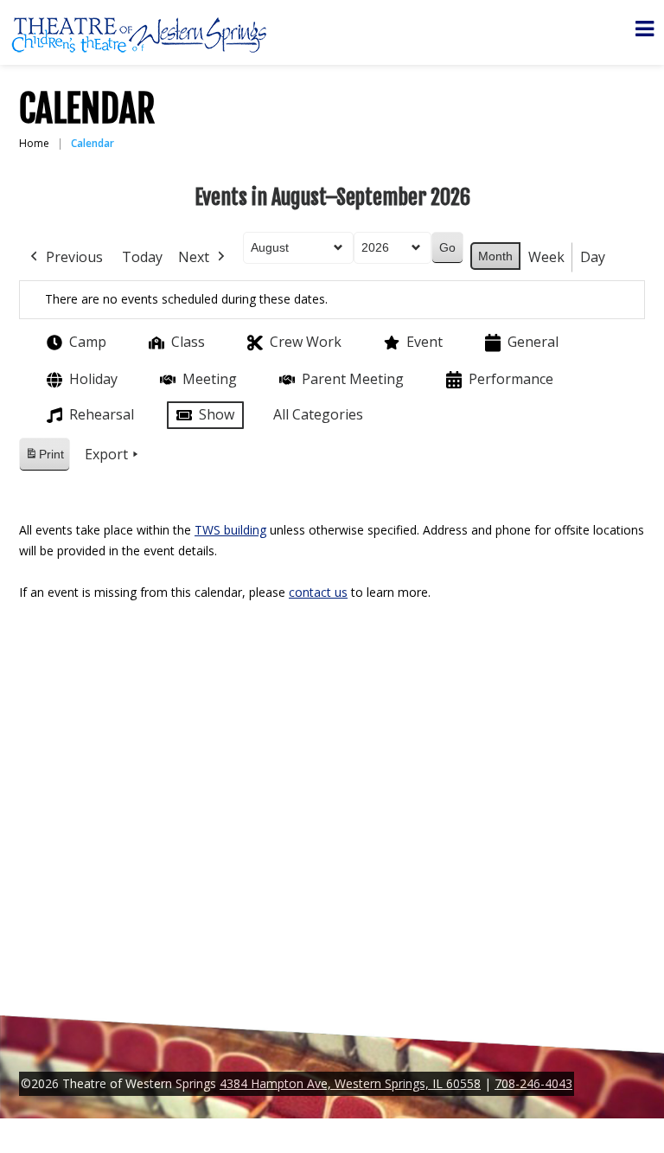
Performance (511, 378)
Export (106, 454)
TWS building (230, 530)
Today (142, 256)
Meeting (209, 378)
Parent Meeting (353, 378)
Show (216, 414)
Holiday (93, 378)
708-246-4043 (533, 1083)
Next (193, 256)
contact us (318, 592)
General (533, 341)
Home (34, 143)
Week (546, 256)
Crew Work (306, 341)
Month (495, 256)
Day (592, 256)
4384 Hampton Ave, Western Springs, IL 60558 (350, 1083)
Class (188, 341)
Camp (87, 341)
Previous (74, 256)
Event (424, 341)
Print (44, 459)
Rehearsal (101, 414)
